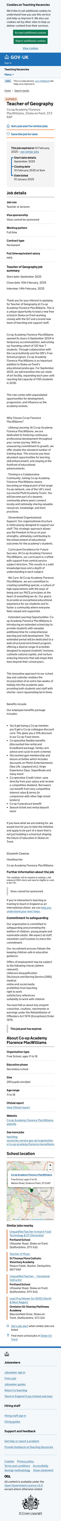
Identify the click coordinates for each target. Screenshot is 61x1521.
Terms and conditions (17, 1465)
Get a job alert (19, 1326)
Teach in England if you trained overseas (28, 1396)
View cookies (30, 48)
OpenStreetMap (37, 1219)
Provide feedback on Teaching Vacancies (28, 1447)
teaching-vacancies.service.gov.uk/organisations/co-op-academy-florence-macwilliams (30, 1140)
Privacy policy (25, 1461)
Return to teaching (15, 1390)
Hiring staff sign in (15, 1415)
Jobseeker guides (15, 1384)
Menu (8, 74)
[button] (31, 1191)
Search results (22, 90)
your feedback (42, 81)
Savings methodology (17, 1470)
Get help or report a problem (21, 1441)
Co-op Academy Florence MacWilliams (31, 1174)
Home (7, 90)
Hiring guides (12, 1421)
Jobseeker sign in (14, 1372)
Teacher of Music (20, 1254)
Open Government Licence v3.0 (23, 1485)
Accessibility (40, 1465)
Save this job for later (24, 134)
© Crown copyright (30, 1513)
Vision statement (43, 1470)
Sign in (8, 63)
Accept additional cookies (30, 32)
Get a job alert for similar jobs (29, 126)
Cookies (9, 1461)
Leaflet (17, 1219)
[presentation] (30, 1191)
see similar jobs (29, 151)
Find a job (10, 1378)
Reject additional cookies (30, 41)
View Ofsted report (18, 1107)
